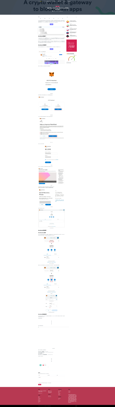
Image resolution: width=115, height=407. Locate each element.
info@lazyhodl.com (40, 393)
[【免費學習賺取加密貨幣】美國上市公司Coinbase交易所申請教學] (67, 33)
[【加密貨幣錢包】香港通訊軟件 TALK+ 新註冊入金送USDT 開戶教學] (67, 22)
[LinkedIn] (54, 18)
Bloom (39, 396)
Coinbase (59, 393)
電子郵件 (49, 375)
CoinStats (39, 398)
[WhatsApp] (62, 18)
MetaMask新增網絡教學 (44, 33)
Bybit (58, 392)
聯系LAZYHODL (50, 391)
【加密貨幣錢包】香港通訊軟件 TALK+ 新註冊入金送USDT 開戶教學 (72, 21)
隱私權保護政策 (50, 392)
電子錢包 (56, 6)
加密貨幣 (58, 6)
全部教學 (44, 1)
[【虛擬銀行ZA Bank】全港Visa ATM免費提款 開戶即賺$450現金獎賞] (67, 25)
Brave (38, 397)
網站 (57, 375)
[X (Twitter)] (45, 18)
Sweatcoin (39, 400)
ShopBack (39, 401)
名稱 (39, 375)
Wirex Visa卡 (49, 396)
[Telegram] (58, 18)
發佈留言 (40, 384)
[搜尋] (76, 1)
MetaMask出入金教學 (44, 32)
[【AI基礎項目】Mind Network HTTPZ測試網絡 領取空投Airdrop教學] (67, 36)
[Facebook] (40, 18)
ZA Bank (69, 392)
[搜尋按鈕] (76, 17)
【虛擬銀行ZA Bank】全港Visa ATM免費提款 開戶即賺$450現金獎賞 (73, 25)
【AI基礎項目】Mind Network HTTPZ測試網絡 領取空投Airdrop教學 (73, 36)
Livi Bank (69, 391)
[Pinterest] (49, 18)
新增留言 (40, 377)
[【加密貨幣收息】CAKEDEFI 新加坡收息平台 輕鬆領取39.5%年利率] (67, 29)
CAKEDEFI (59, 398)
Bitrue (59, 391)
